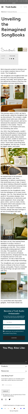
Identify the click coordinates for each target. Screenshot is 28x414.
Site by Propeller (14, 410)
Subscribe (14, 337)
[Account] (21, 7)
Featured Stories (12, 11)
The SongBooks (10, 73)
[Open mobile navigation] (2, 7)
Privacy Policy (10, 396)
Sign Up (5, 391)
